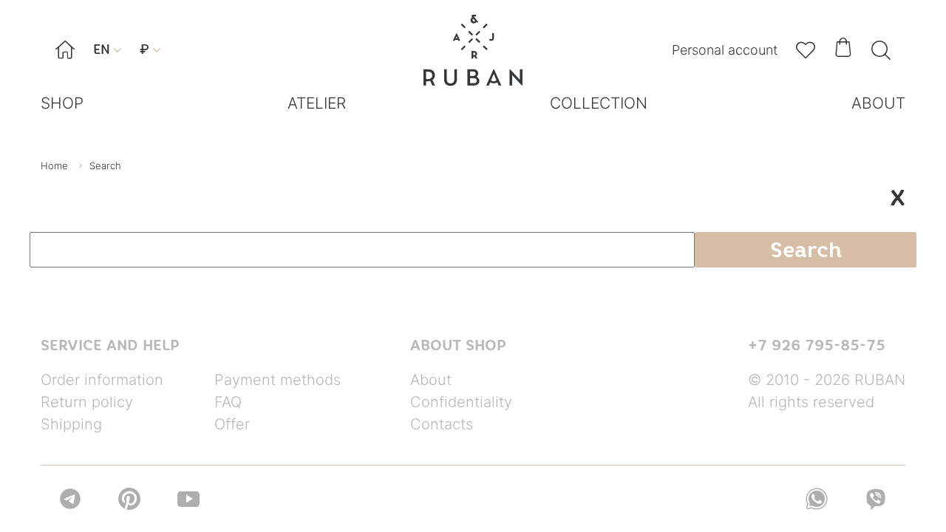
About (431, 380)
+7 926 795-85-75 (816, 345)
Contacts (441, 424)
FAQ (228, 402)
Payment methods (277, 380)
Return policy (87, 402)
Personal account (724, 50)
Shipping (71, 424)
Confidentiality (461, 402)
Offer (232, 424)
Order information (102, 380)
